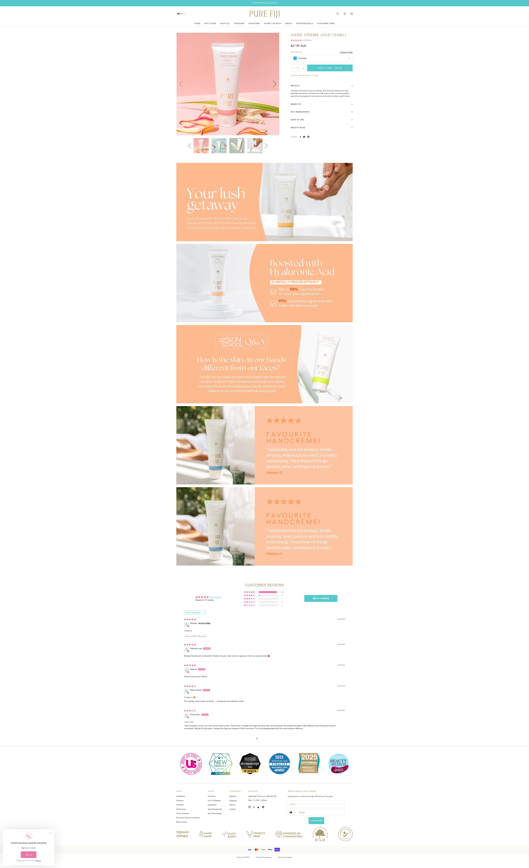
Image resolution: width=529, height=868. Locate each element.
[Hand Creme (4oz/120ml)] (201, 145)
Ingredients (212, 805)
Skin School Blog (214, 813)
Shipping (232, 801)
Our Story (211, 796)
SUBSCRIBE (316, 820)
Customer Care (326, 23)
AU (181, 14)
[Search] (338, 13)
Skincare (239, 23)
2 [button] (261, 738)
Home (197, 23)
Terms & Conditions (264, 857)
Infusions (179, 801)
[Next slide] (266, 145)
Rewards (232, 796)
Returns (232, 805)
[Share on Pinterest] (308, 137)
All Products (181, 809)
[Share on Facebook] (300, 137)
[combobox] (293, 812)
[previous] (182, 84)
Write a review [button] (321, 598)
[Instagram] (250, 807)
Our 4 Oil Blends (214, 801)
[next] (274, 84)
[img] (190, 619)
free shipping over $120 (264, 3)
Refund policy (181, 822)
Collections (180, 796)
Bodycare (254, 23)
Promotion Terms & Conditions (188, 818)
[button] (296, 40)
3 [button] (265, 738)
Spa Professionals (215, 809)
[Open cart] (352, 13)
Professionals (304, 23)
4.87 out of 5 (215, 597)
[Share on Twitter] (304, 137)
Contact (232, 809)
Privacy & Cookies (285, 857)
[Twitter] (258, 807)
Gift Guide (210, 23)
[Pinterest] (263, 807)
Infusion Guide (346, 52)
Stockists (179, 805)
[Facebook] (254, 807)
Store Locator (272, 23)
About (288, 23)
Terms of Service (182, 813)
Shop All (225, 23)
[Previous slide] (189, 145)
